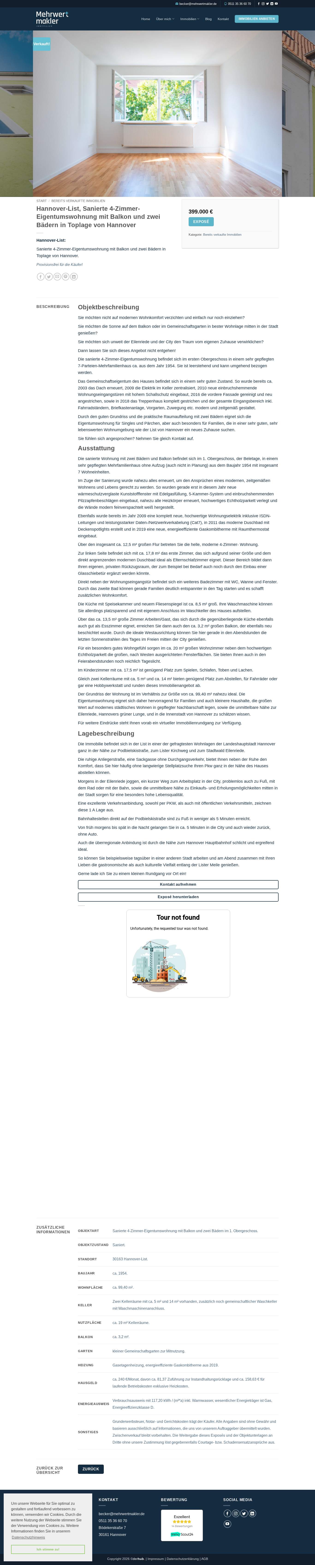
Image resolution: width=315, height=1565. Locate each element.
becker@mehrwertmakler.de (198, 4)
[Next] (303, 113)
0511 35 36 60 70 (239, 4)
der (139, 1559)
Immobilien (188, 19)
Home (145, 19)
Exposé (201, 222)
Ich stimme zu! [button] (48, 1549)
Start (41, 201)
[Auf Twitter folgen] (267, 4)
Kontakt (223, 19)
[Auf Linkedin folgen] (271, 4)
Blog (208, 19)
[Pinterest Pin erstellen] (65, 276)
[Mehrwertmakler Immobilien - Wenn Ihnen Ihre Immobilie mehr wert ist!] (56, 18)
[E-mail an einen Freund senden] (57, 276)
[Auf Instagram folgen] (263, 4)
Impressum (156, 1559)
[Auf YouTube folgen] (276, 4)
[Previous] (12, 113)
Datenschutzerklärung (183, 1559)
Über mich (163, 19)
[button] (275, 191)
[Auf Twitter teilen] (49, 276)
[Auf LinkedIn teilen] (74, 276)
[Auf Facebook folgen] (258, 4)
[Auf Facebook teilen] (41, 276)
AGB (204, 1559)
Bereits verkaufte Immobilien (78, 201)
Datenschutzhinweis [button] (28, 1537)
